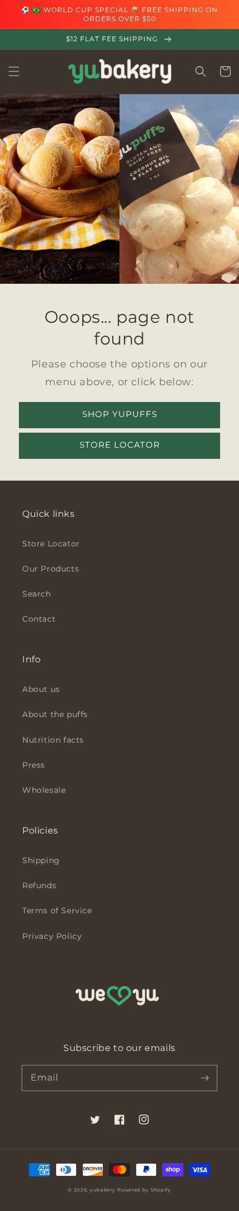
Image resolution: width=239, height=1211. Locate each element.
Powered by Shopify (144, 1190)
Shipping (41, 860)
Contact (39, 619)
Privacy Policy (52, 936)
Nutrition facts (53, 740)
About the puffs (55, 714)
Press (33, 765)
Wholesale (44, 790)
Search (36, 594)
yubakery (103, 1190)
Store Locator (51, 544)
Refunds (39, 885)
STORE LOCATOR (119, 444)
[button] (14, 71)
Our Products (50, 569)
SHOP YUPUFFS (119, 414)
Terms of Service (57, 910)
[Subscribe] (204, 1077)
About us (41, 689)
